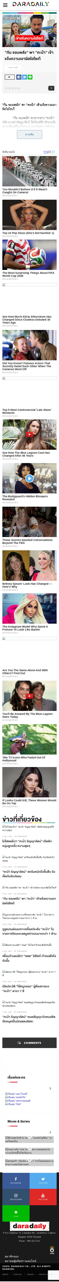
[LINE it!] (30, 77)
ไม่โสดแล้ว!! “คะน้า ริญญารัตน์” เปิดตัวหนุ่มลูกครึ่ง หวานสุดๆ (27, 844)
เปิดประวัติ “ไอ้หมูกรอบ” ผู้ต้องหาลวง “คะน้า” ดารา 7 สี (25, 989)
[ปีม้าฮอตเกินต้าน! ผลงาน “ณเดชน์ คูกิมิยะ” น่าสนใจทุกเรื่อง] (29, 1136)
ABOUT (5, 1274)
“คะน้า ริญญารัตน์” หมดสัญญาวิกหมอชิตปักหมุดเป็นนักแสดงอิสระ (28, 1019)
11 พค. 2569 (7, 836)
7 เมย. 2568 (6, 1012)
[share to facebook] (18, 77)
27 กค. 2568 (7, 867)
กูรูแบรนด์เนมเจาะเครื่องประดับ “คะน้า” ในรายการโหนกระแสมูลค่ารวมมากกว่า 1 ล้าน (29, 931)
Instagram (16, 1199)
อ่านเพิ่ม (29, 134)
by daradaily (21, 836)
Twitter (43, 1183)
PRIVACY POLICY (46, 1274)
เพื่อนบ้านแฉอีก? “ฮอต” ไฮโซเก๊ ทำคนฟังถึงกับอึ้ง (29, 958)
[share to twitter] (24, 77)
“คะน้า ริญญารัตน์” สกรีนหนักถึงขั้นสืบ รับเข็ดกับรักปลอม (28, 874)
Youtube (43, 1199)
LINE (16, 1216)
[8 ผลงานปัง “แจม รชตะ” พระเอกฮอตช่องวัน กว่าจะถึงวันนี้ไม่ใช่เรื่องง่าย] (29, 1148)
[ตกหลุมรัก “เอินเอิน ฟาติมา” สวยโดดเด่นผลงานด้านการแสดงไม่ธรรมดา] (29, 1160)
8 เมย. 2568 (13, 67)
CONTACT (18, 1274)
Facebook (16, 1183)
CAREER (30, 1274)
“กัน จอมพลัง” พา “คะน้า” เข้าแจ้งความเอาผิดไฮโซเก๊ (29, 901)
